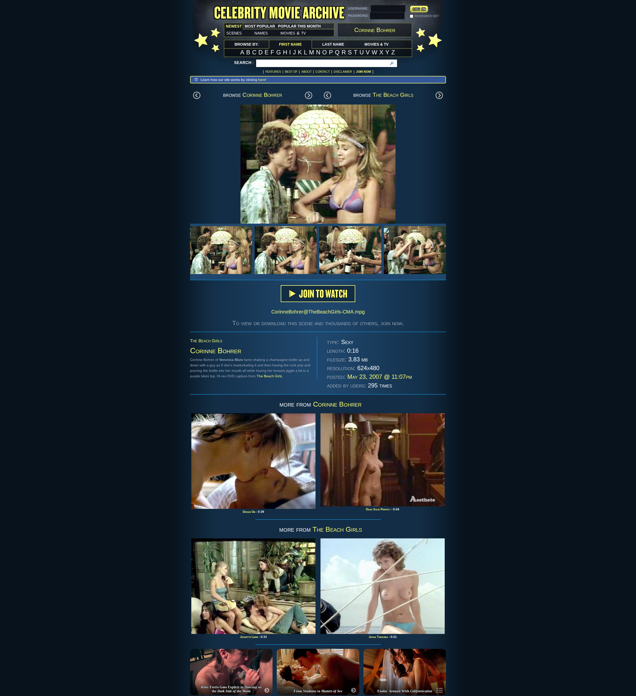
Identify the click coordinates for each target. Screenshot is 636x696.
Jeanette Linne (249, 637)
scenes (234, 33)
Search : (244, 63)
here (261, 80)
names (261, 33)
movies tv (293, 33)
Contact (323, 71)
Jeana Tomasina (378, 637)
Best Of (291, 71)
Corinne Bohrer (262, 95)
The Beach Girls (393, 95)
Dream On (249, 512)
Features (273, 71)
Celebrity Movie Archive (279, 13)
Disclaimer (343, 71)
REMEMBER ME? (427, 16)
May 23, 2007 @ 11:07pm (379, 376)
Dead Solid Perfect (378, 509)
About (306, 71)
